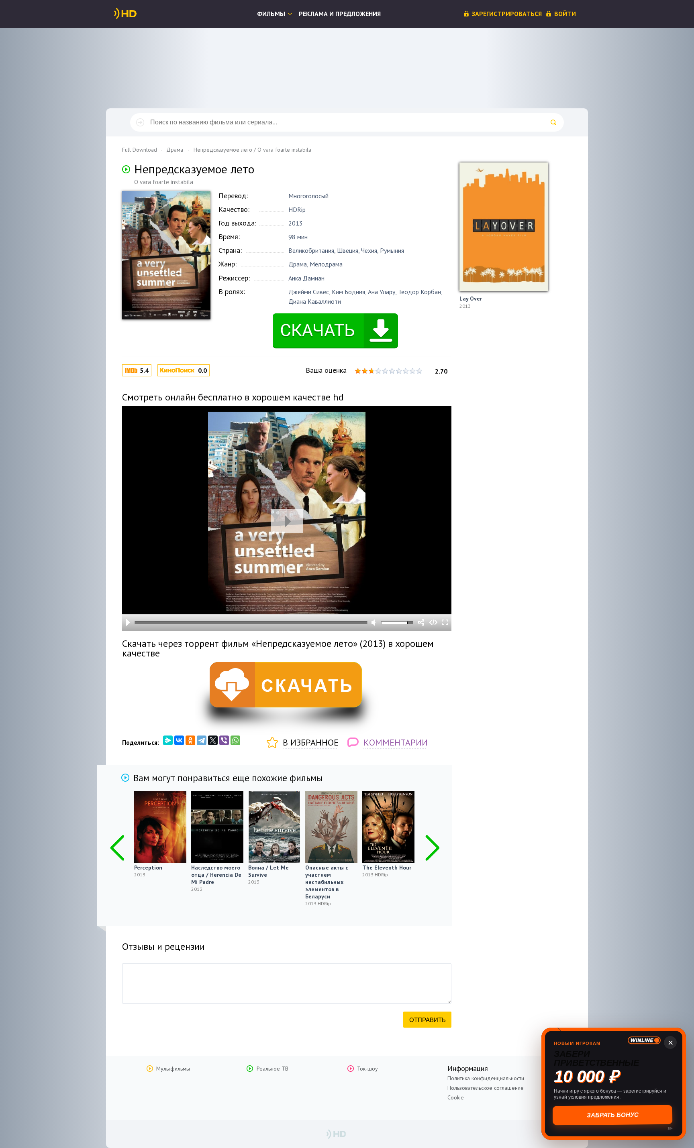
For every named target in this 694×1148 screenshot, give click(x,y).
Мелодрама (326, 264)
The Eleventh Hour (386, 867)
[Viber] (224, 740)
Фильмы (271, 14)
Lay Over (470, 298)
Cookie (455, 1097)
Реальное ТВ (272, 1068)
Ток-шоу (367, 1068)
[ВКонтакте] (179, 740)
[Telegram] (201, 740)
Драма (297, 264)
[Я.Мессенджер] (168, 740)
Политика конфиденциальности (485, 1078)
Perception (148, 867)
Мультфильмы (173, 1068)
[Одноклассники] (190, 740)
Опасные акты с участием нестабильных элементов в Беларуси (326, 882)
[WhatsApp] (235, 740)
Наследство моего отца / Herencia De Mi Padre (216, 875)
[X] (213, 740)
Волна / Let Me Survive (268, 871)
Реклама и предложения (340, 14)
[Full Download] (138, 13)
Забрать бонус (614, 1114)
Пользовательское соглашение (485, 1087)
